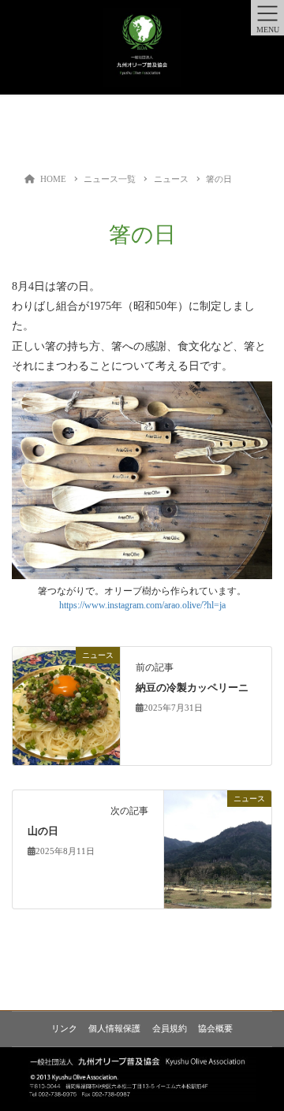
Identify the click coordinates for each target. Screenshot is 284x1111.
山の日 (43, 831)
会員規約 (169, 1028)
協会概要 (215, 1028)
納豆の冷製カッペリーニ (192, 687)
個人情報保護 (114, 1028)
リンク (64, 1028)
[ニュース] (66, 705)
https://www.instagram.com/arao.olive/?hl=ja (142, 605)
